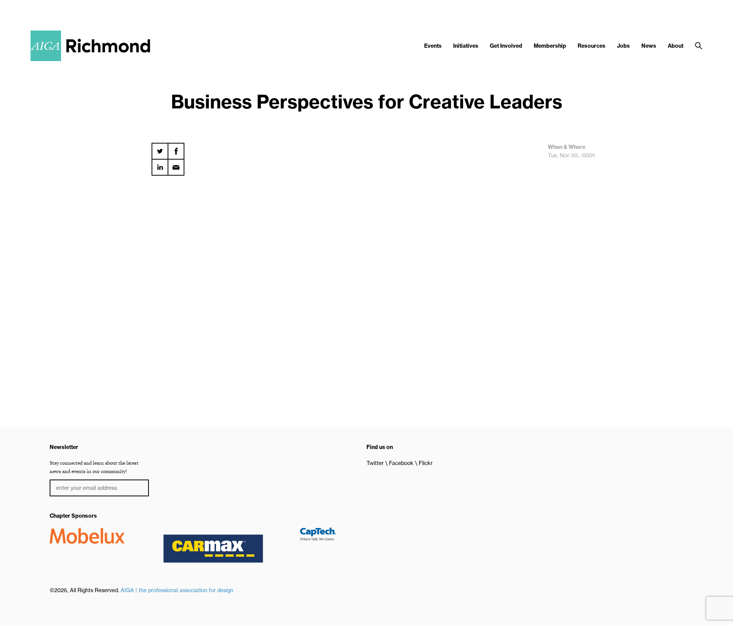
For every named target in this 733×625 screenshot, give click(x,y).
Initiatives (465, 45)
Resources (591, 45)
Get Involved (506, 45)
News (648, 45)
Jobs (623, 45)
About (675, 45)
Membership (550, 45)
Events (433, 45)
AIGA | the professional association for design (177, 590)
